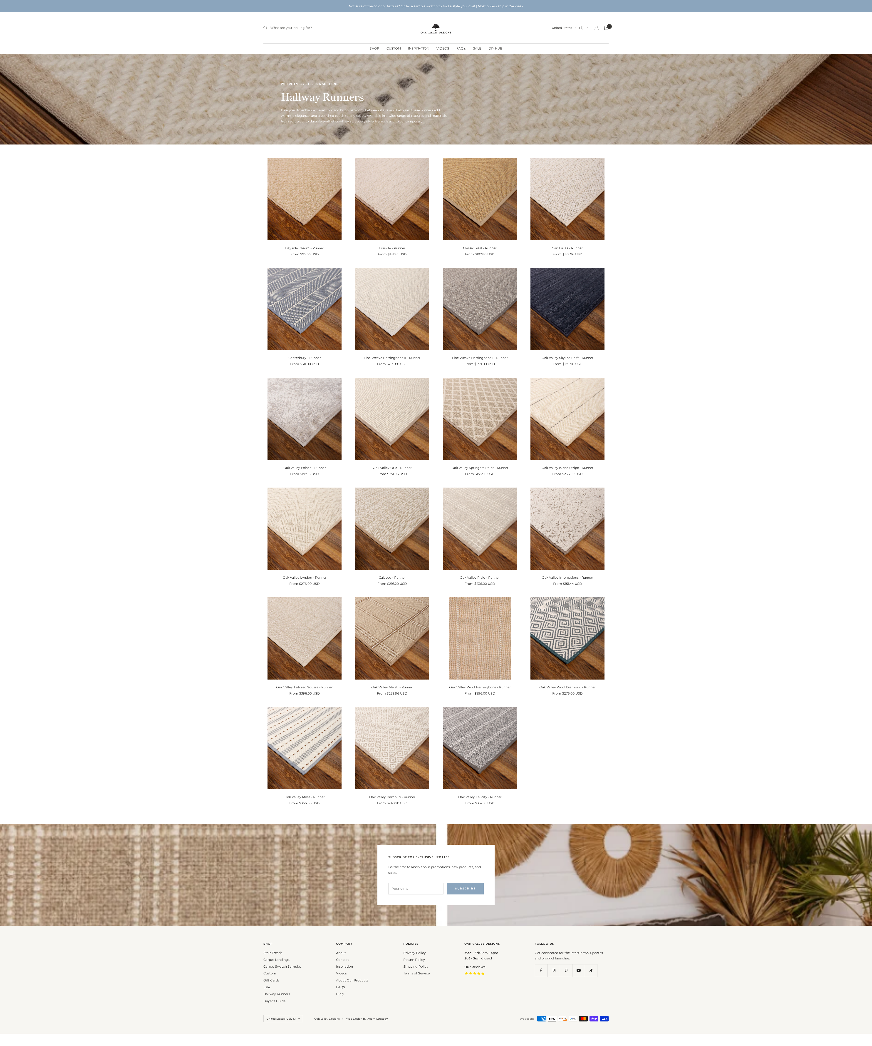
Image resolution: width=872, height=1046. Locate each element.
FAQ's (461, 48)
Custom (269, 973)
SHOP (374, 48)
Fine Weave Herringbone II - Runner (392, 358)
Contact (342, 960)
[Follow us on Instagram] (553, 970)
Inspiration (344, 966)
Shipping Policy (415, 966)
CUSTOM (393, 48)
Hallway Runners (276, 994)
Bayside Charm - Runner (304, 248)
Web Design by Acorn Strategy (367, 1018)
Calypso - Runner (392, 577)
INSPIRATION (418, 48)
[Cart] (606, 28)
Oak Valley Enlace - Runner (304, 468)
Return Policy (414, 960)
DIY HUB (495, 48)
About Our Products (352, 980)
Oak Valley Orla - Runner (392, 468)
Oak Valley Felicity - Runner (480, 797)
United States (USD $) (567, 28)
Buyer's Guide (274, 1001)
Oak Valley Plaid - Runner (480, 577)
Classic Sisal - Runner (480, 248)
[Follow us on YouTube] (578, 970)
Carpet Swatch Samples (282, 966)
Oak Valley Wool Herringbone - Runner (480, 687)
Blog (340, 994)
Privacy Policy (414, 953)
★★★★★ (474, 973)
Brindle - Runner (392, 248)
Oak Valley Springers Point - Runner (479, 468)
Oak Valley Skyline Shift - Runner (567, 358)
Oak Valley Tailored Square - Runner (304, 687)
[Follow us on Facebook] (541, 970)
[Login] (597, 28)
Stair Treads (272, 953)
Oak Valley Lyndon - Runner (305, 577)
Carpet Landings (276, 960)
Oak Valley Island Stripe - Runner (567, 468)
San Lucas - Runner (567, 248)
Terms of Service (416, 973)
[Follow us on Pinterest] (566, 970)
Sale (266, 987)
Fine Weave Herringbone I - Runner (480, 358)
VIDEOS (442, 48)
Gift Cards (271, 980)
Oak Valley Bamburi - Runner (392, 797)
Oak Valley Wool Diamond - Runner (567, 687)
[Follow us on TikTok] (591, 970)
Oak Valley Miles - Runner (305, 797)
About (341, 953)
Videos (341, 973)
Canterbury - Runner (304, 358)
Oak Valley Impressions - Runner (567, 577)
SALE (477, 48)
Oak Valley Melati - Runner (392, 687)
